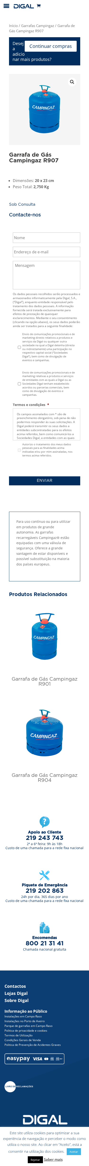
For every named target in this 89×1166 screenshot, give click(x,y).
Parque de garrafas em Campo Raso (28, 1026)
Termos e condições (31, 405)
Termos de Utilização (19, 1035)
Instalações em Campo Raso (23, 1016)
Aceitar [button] (74, 1151)
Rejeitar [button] (35, 1159)
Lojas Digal (16, 993)
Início (13, 25)
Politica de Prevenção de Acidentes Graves (33, 1045)
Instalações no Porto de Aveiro (25, 1021)
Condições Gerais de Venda (23, 1040)
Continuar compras (50, 46)
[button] (72, 82)
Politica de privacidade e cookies (26, 1031)
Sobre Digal (17, 1000)
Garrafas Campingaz (37, 25)
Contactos (15, 986)
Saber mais (53, 1159)
